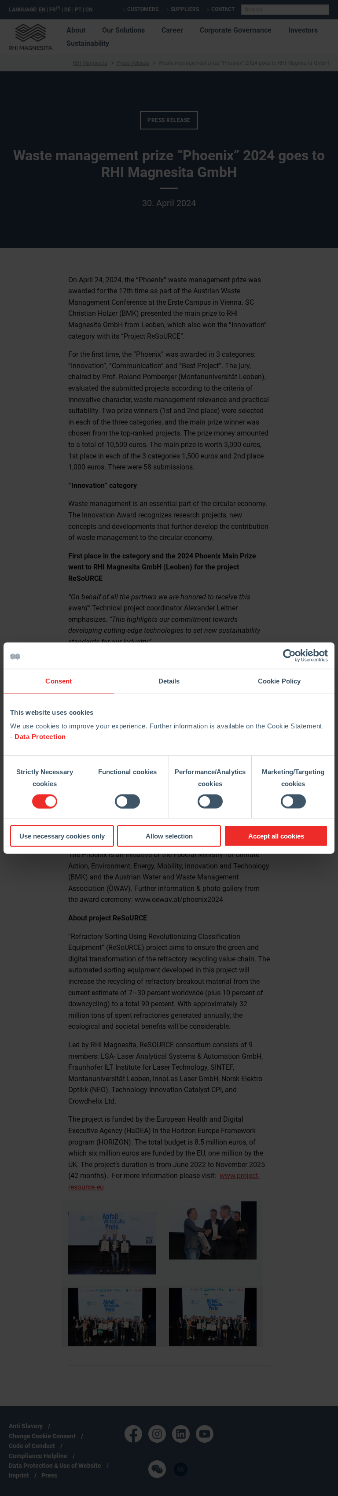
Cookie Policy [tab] (279, 680)
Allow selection (169, 836)
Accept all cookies (276, 836)
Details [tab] (169, 680)
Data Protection (40, 736)
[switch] (127, 801)
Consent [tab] (58, 680)
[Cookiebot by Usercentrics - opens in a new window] (289, 655)
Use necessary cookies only (62, 836)
